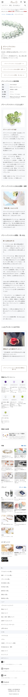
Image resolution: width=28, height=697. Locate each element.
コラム (3, 639)
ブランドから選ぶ (5, 579)
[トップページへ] (14, 3)
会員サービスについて (6, 620)
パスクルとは (4, 635)
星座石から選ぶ (5, 598)
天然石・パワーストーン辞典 (8, 643)
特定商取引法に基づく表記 (14, 691)
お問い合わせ (4, 628)
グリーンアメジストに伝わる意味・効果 (13, 69)
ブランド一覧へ (23, 487)
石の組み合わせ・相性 (6, 647)
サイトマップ (4, 654)
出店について (4, 650)
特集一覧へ (24, 445)
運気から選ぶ (4, 594)
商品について (4, 609)
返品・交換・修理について (7, 616)
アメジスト (9, 136)
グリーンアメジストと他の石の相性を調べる (14, 368)
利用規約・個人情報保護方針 (14, 689)
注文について (4, 613)
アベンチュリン (10, 144)
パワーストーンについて (7, 605)
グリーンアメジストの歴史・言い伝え (13, 75)
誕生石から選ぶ (5, 590)
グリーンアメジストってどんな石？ (13, 63)
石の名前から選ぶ (5, 583)
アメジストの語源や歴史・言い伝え (13, 316)
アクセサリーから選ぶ (6, 571)
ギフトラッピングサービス (7, 624)
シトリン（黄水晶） (17, 158)
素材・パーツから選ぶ (6, 575)
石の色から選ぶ (5, 586)
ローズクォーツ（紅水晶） (10, 160)
